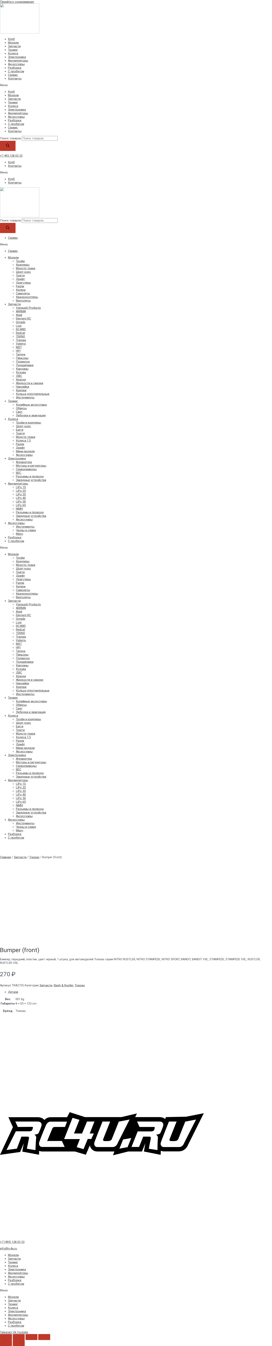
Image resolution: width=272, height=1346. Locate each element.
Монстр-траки (25, 268)
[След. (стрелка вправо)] (19, 1343)
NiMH (19, 509)
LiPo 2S (21, 491)
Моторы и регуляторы (31, 465)
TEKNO (20, 336)
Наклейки (22, 387)
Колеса (13, 53)
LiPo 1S (21, 487)
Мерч (19, 534)
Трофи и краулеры (28, 422)
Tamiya (20, 354)
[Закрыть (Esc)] (6, 1337)
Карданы (22, 369)
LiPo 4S (21, 498)
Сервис (13, 75)
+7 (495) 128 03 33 (12, 1242)
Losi (19, 326)
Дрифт (20, 279)
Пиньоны (22, 358)
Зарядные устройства (31, 480)
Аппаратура (24, 462)
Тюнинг (13, 50)
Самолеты (23, 293)
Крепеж (21, 390)
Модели (13, 42)
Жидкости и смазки (29, 383)
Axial (19, 315)
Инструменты (25, 397)
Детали (13, 992)
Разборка (14, 68)
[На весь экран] (31, 1337)
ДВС (19, 376)
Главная (5, 857)
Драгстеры (23, 282)
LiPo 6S (21, 505)
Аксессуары (16, 64)
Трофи (20, 261)
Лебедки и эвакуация (31, 415)
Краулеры (22, 265)
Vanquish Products (28, 308)
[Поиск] (8, 146)
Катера (20, 290)
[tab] (140, 992)
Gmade (20, 322)
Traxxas (21, 340)
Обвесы (21, 408)
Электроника (17, 57)
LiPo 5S (21, 501)
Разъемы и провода (30, 476)
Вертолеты (23, 300)
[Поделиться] (19, 1337)
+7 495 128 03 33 (11, 155)
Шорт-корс (23, 272)
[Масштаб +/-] (44, 1337)
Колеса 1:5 (23, 440)
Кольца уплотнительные (32, 394)
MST (19, 347)
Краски (21, 379)
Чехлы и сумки (26, 530)
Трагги (20, 275)
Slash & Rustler (63, 985)
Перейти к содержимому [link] (17, 2)
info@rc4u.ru (8, 1248)
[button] (136, 85)
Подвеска (23, 361)
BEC (18, 473)
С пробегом (16, 71)
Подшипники (24, 365)
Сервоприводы (26, 469)
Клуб (11, 39)
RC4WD (21, 329)
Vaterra (21, 343)
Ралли (20, 286)
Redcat (20, 333)
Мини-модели (25, 451)
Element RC (23, 318)
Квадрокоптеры (27, 297)
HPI (18, 351)
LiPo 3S (21, 494)
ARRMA (21, 311)
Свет (19, 412)
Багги (19, 430)
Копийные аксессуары (31, 404)
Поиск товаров (10, 138)
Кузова (21, 372)
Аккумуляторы (18, 60)
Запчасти (14, 46)
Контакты (15, 78)
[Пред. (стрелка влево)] (6, 1343)
